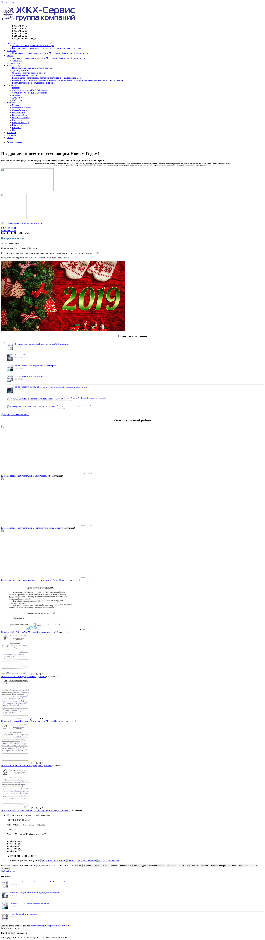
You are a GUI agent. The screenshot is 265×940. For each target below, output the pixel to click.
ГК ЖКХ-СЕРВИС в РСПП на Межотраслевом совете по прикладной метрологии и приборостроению (51, 387)
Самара (15, 130)
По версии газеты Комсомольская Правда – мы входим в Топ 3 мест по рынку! (42, 344)
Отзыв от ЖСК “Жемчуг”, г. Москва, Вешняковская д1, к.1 (28, 632)
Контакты (11, 135)
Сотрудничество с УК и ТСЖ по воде (30, 90)
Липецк (254, 866)
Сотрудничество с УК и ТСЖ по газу (29, 93)
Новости (16, 88)
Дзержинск (183, 866)
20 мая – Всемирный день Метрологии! (29, 376)
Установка (11, 50)
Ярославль (17, 120)
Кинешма (16, 127)
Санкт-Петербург (20, 110)
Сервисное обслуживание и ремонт (29, 73)
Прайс (10, 137)
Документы (17, 98)
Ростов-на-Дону (19, 115)
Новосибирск (18, 112)
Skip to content (7, 2)
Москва (15, 105)
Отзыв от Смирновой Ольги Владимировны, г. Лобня (26, 765)
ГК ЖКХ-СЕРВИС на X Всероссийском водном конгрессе (35, 366)
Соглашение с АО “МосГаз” (25, 75)
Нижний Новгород (21, 117)
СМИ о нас (17, 100)
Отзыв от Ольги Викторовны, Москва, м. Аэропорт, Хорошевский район (35, 810)
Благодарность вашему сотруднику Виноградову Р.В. (26, 476)
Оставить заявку (14, 142)
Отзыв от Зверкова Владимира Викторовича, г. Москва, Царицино (32, 721)
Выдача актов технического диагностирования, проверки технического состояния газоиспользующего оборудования (67, 80)
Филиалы (11, 103)
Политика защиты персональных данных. (50, 926)
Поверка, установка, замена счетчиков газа (32, 68)
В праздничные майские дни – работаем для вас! (74, 406)
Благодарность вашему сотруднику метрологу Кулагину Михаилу (32, 528)
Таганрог (232, 866)
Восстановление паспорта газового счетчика (33, 83)
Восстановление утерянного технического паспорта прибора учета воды (46, 48)
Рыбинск (204, 866)
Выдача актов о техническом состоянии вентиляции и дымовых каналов (46, 78)
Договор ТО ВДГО (21, 70)
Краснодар (17, 125)
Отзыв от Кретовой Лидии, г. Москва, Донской (23, 676)
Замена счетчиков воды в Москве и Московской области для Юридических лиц (49, 58)
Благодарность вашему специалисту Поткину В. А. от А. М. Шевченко (34, 580)
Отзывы (16, 95)
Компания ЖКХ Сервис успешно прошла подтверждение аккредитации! (40, 355)
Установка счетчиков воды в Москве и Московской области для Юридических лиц (51, 53)
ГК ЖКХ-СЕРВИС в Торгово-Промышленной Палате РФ (86, 398)
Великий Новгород (21, 122)
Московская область (21, 108)
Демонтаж (17, 60)
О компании (12, 85)
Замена (10, 55)
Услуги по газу (14, 65)
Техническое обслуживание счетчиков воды (33, 45)
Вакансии (11, 132)
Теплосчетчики (14, 63)
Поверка (11, 43)
